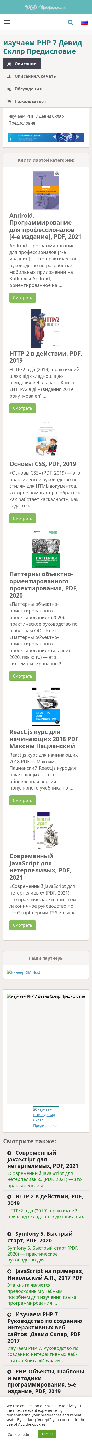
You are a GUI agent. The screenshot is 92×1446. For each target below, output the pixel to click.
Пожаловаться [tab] (30, 101)
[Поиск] (70, 22)
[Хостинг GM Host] (46, 137)
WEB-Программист (46, 7)
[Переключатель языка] (84, 22)
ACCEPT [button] (47, 1434)
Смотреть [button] (22, 298)
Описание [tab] (25, 64)
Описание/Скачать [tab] (35, 76)
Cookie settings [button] (21, 1434)
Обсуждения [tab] (28, 89)
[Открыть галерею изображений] (46, 1049)
